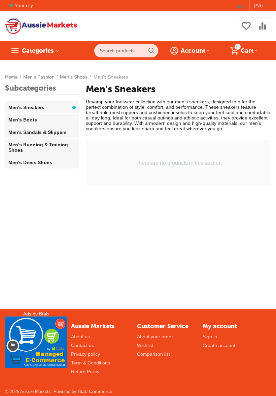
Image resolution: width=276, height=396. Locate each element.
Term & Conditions (90, 362)
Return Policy (85, 371)
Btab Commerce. (96, 391)
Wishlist (145, 345)
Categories (38, 50)
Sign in (210, 336)
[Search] (151, 50)
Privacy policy (85, 354)
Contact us (82, 345)
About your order (155, 336)
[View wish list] (246, 29)
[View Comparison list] (262, 29)
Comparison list (153, 354)
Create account (219, 345)
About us (80, 336)
